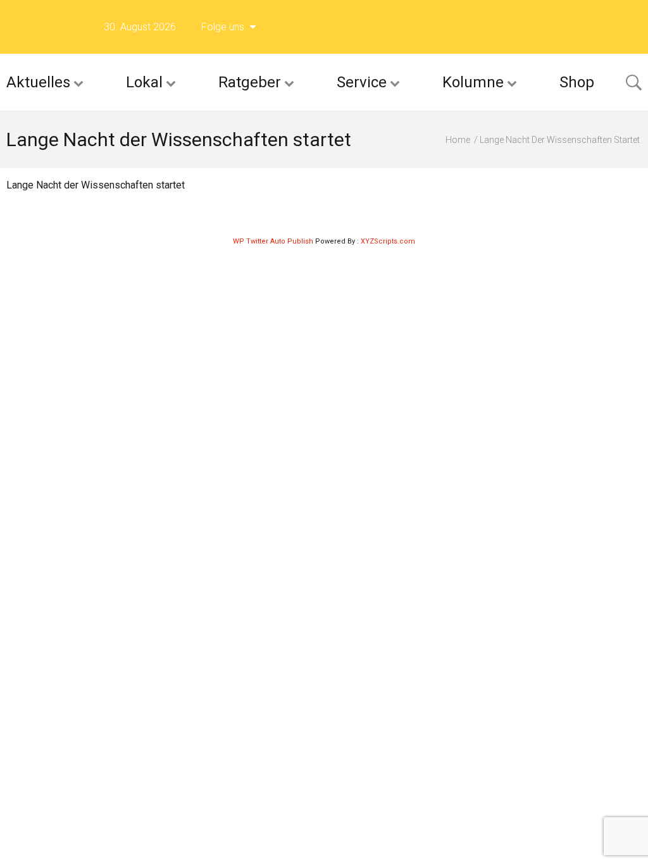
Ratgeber (249, 82)
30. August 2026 (140, 27)
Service (362, 82)
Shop (576, 82)
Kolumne (473, 82)
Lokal (144, 82)
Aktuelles (38, 82)
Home (458, 140)
